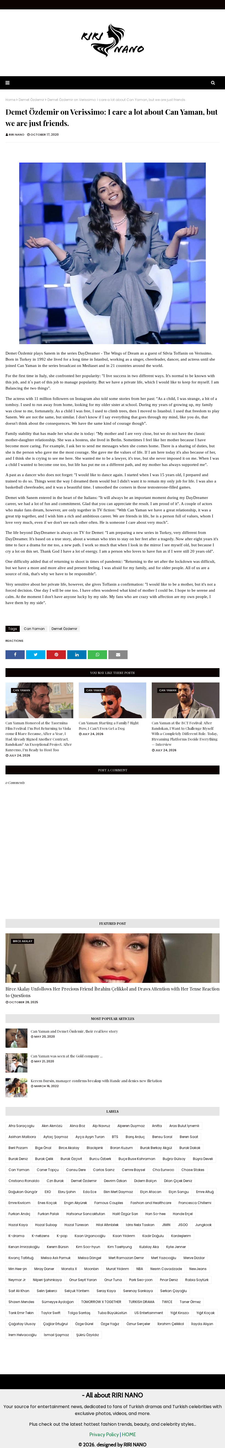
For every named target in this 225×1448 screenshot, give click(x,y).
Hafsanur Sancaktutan (85, 1213)
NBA (139, 1268)
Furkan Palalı (48, 1213)
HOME (129, 1434)
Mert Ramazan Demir (126, 1257)
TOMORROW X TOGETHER (101, 1301)
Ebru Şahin (67, 1191)
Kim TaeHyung (120, 1246)
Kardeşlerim (181, 1235)
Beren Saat (189, 1136)
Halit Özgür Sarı (125, 1213)
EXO (48, 1191)
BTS (115, 1136)
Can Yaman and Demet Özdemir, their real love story (74, 1031)
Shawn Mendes (21, 1301)
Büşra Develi (203, 1158)
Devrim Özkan (115, 1180)
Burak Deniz (18, 1158)
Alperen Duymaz (131, 1125)
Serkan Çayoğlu (173, 1290)
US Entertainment (148, 1312)
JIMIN (166, 1224)
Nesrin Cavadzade (166, 1268)
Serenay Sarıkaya (138, 1290)
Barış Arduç (135, 1136)
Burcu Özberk (100, 1158)
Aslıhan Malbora (22, 1136)
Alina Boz (77, 1125)
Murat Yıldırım (117, 1268)
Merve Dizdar (194, 1257)
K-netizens (40, 1235)
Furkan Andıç (19, 1213)
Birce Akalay (69, 1147)
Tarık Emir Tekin (21, 1312)
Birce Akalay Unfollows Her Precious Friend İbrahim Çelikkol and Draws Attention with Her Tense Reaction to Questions (112, 992)
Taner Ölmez (190, 1301)
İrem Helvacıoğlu (22, 1334)
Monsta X (69, 1268)
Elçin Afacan (150, 1191)
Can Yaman (34, 628)
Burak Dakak (189, 1147)
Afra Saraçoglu (21, 1125)
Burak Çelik (44, 1158)
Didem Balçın (145, 1180)
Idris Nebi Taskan (140, 1224)
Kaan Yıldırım (124, 1235)
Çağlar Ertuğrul (55, 1323)
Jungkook (203, 1224)
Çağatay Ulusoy (22, 1323)
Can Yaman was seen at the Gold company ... (67, 1056)
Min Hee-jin (18, 1268)
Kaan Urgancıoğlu (90, 1235)
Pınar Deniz (169, 1279)
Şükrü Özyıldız (87, 1334)
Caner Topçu (48, 1169)
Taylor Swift (50, 1312)
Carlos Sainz (103, 1169)
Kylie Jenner (176, 1246)
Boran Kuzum (121, 1147)
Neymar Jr (17, 1279)
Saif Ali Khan (19, 1290)
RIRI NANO (16, 134)
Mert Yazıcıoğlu (163, 1257)
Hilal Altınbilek (107, 1224)
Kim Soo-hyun (88, 1246)
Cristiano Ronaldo (24, 1180)
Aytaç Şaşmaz (55, 1136)
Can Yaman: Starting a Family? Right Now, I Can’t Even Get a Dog (109, 725)
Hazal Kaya (18, 1224)
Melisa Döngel (89, 1257)
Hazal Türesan (76, 1224)
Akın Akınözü (52, 1125)
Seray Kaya (106, 1290)
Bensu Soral (162, 1136)
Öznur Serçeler (138, 1323)
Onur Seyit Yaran (83, 1279)
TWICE (167, 1301)
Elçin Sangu (179, 1191)
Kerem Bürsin (58, 1246)
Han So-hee (155, 1213)
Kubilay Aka (149, 1246)
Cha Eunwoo (163, 1169)
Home (10, 100)
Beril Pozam (18, 1147)
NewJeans (198, 1268)
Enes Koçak (47, 1202)
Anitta (157, 1125)
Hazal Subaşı (46, 1224)
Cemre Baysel (133, 1169)
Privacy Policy (104, 1434)
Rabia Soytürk (197, 1279)
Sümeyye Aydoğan (58, 1301)
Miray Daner (44, 1268)
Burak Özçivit (71, 1158)
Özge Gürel (84, 1323)
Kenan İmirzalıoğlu (24, 1246)
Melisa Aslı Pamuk (56, 1257)
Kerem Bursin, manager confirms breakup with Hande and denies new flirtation (96, 1080)
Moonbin (91, 1268)
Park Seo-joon (141, 1279)
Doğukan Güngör (23, 1191)
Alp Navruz (101, 1125)
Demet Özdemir (31, 100)
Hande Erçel (183, 1213)
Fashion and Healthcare (151, 1202)
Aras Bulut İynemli (184, 1125)
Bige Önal (43, 1147)
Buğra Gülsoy (174, 1158)
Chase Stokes (192, 1169)
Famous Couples (108, 1202)
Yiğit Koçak (205, 1312)
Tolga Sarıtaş (79, 1312)
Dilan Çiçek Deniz (178, 1180)
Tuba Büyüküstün (112, 1312)
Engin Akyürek (75, 1202)
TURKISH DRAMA (141, 1301)
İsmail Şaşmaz (56, 1334)
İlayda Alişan (202, 1323)
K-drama (16, 1235)
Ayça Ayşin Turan (90, 1136)
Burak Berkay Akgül (156, 1147)
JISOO (183, 1224)
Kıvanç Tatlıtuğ (21, 1257)
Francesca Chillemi (195, 1202)
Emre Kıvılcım (19, 1202)
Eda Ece (89, 1191)
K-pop (62, 1235)
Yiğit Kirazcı (179, 1312)
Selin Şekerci (47, 1290)
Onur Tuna (113, 1279)
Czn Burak (55, 1180)
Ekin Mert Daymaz (118, 1191)
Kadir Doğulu (153, 1235)
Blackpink (95, 1147)
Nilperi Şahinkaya (47, 1279)
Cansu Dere (76, 1169)
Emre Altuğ (205, 1191)
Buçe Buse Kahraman (137, 1158)
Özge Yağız (110, 1323)
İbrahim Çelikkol (171, 1323)
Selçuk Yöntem (76, 1290)
